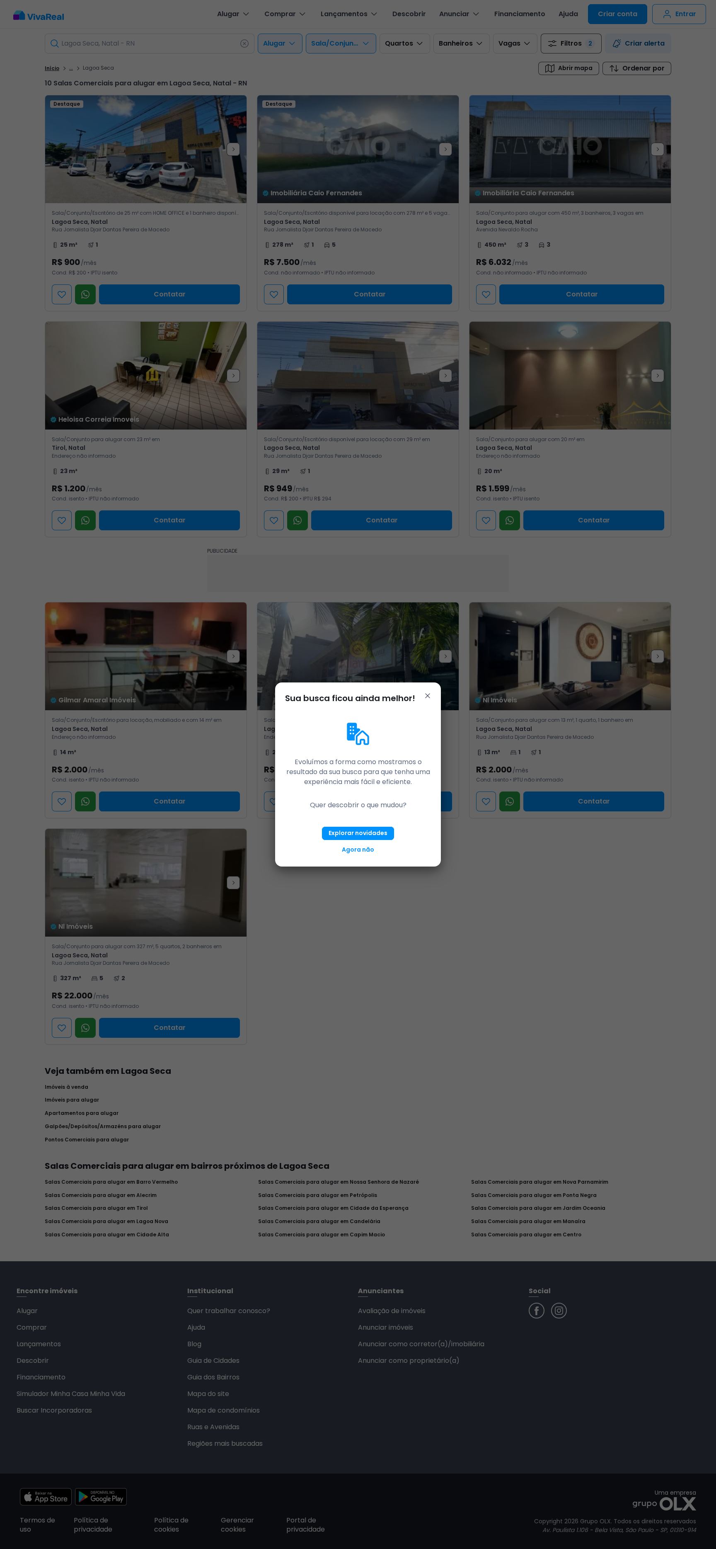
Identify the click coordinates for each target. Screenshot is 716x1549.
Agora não (358, 849)
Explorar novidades (358, 833)
